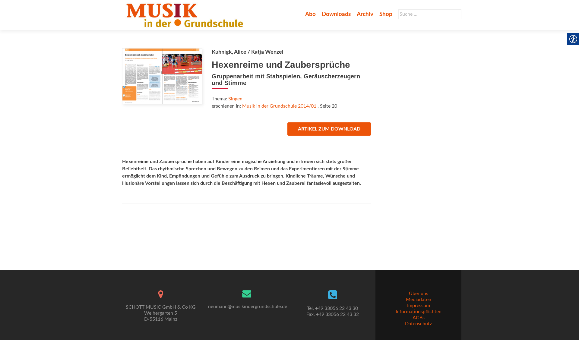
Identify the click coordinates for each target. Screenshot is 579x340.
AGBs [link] (419, 317)
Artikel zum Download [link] (329, 129)
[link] (186, 15)
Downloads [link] (336, 14)
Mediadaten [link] (418, 299)
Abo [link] (310, 14)
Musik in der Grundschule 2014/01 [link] (279, 106)
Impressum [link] (418, 305)
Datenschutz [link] (418, 323)
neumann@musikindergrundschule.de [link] (247, 306)
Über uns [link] (418, 293)
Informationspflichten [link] (418, 311)
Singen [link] (235, 98)
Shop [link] (385, 14)
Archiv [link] (365, 14)
